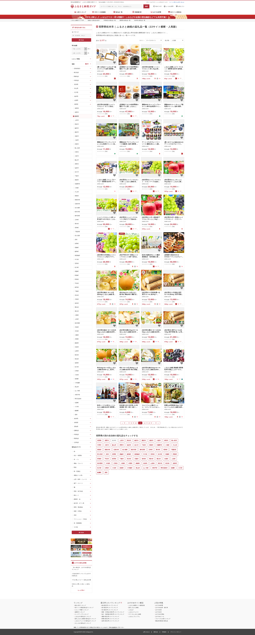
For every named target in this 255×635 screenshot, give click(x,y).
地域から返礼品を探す (94, 20)
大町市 (107, 445)
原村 (107, 454)
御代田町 (142, 449)
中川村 (145, 454)
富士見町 (100, 454)
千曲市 (144, 445)
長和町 (165, 449)
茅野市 (122, 445)
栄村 (106, 472)
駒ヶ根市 (174, 440)
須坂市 (151, 440)
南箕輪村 (137, 454)
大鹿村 (166, 459)
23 (149, 423)
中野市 (99, 445)
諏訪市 (144, 440)
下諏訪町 (173, 449)
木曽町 (130, 463)
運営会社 (156, 632)
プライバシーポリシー (175, 632)
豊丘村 (159, 459)
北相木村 (116, 449)
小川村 (180, 468)
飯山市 (114, 445)
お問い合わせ (146, 632)
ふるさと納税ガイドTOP (77, 20)
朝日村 (160, 463)
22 (145, 423)
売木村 (129, 459)
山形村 (153, 463)
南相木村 (107, 449)
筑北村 (167, 463)
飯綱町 (99, 472)
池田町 (175, 463)
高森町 (167, 454)
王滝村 (116, 463)
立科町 (151, 449)
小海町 (167, 445)
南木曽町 (100, 463)
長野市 (107, 440)
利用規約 (164, 632)
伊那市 (166, 440)
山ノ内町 (146, 468)
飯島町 (129, 454)
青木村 (158, 449)
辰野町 (114, 454)
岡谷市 (129, 440)
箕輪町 (122, 454)
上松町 (174, 459)
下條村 (122, 459)
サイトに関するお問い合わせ (176, 2)
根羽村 (114, 459)
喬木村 (151, 459)
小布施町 (129, 468)
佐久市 (136, 445)
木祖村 (108, 463)
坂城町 (122, 468)
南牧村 (99, 449)
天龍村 (136, 459)
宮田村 (153, 454)
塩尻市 (129, 445)
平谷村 (107, 459)
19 (131, 423)
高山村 (138, 468)
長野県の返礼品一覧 (125, 20)
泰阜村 (144, 459)
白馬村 (107, 468)
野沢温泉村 (164, 468)
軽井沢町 (133, 449)
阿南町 (175, 454)
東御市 (151, 445)
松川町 (160, 454)
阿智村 (99, 459)
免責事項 (114, 627)
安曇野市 (159, 445)
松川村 (99, 468)
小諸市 (159, 440)
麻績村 (138, 463)
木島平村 (154, 468)
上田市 (122, 440)
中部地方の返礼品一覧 (110, 20)
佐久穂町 (125, 449)
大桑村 (123, 463)
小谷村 (114, 468)
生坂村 (145, 463)
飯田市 (136, 440)
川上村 (175, 445)
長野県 (99, 440)
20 (136, 423)
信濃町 (173, 468)
